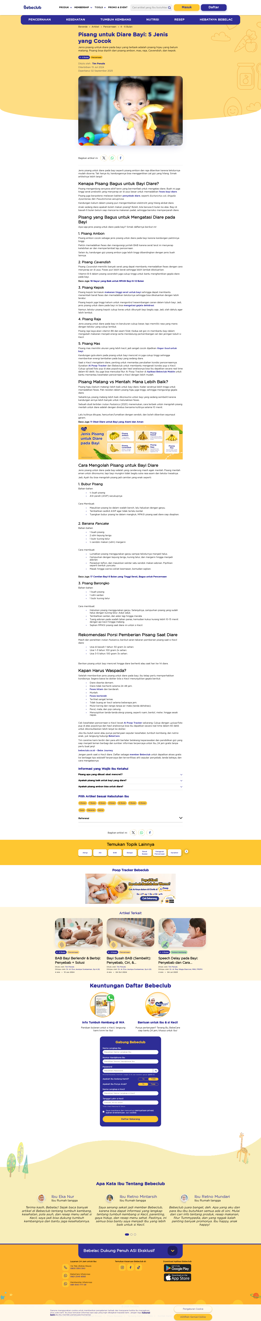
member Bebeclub (140, 755)
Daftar (214, 7)
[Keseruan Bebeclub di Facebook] (130, 1267)
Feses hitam (96, 689)
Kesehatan (75, 19)
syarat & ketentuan (115, 1113)
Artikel (95, 27)
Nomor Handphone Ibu (114, 1058)
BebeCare (114, 736)
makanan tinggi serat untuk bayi (123, 292)
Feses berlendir (98, 696)
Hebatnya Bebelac (216, 19)
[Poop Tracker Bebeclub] (130, 905)
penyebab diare (131, 196)
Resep (179, 19)
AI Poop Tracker (97, 366)
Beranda (82, 27)
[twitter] (103, 158)
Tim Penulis (98, 64)
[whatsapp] (112, 158)
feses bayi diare (168, 192)
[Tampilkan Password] (155, 1071)
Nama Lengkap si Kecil (114, 1089)
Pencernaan (39, 19)
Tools (99, 7)
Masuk (187, 7)
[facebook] (120, 158)
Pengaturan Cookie (193, 1309)
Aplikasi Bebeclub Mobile (161, 372)
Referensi (83, 818)
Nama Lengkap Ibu (112, 1048)
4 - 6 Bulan (126, 27)
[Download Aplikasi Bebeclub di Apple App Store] (177, 1277)
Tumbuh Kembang (115, 19)
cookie (133, 1113)
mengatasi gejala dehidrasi (139, 305)
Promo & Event (118, 7)
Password (107, 1067)
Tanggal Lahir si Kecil (113, 1099)
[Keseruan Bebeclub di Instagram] (122, 1267)
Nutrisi (152, 19)
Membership (81, 7)
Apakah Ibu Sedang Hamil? (116, 1079)
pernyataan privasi (144, 1111)
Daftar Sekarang (130, 1119)
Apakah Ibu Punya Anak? (115, 1084)
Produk (64, 7)
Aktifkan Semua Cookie (193, 1317)
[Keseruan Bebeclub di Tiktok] (138, 1267)
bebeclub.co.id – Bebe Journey (95, 750)
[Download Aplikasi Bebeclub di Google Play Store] (177, 1268)
